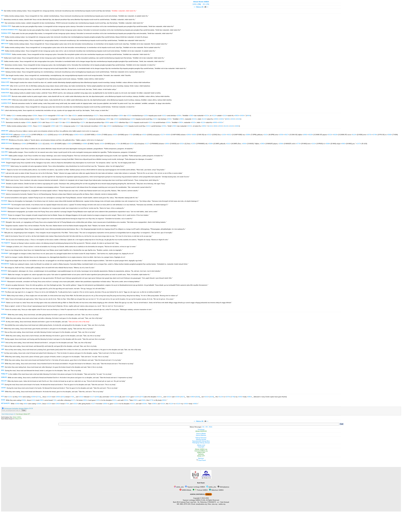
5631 (81, 134)
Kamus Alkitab (201, 433)
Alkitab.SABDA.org (201, 449)
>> (207, 7)
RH (207, 427)
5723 (28, 134)
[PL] (204, 4)
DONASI (208, 494)
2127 (96, 115)
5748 (374, 134)
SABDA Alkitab (186, 490)
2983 (58, 115)
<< (194, 7)
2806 (120, 115)
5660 (168, 134)
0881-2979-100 (185, 504)
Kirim (23, 410)
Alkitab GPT (18, 418)
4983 (236, 115)
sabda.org (222, 504)
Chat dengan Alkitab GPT (23, 414)
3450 (242, 115)
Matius (198, 7)
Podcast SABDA (202, 490)
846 (248, 115)
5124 (214, 115)
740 (65, 115)
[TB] (199, 4)
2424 (45, 115)
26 (203, 7)
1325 (145, 115)
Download (201, 429)
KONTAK (192, 494)
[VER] (194, 4)
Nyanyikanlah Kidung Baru (201, 441)
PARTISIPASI (200, 494)
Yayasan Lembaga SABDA (196, 487)
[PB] (207, 4)
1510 (224, 115)
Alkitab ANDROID (201, 431)
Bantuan (201, 458)
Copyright (201, 447)
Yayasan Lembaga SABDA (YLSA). (194, 500)
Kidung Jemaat (201, 439)
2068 (34, 115)
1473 (358, 143)
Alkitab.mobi (201, 445)
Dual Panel (202, 460)
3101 (164, 115)
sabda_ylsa (180, 487)
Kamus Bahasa (201, 435)
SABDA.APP (201, 452)
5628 (310, 134)
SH (203, 427)
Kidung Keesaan (201, 437)
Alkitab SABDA (17, 417)
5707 (142, 397)
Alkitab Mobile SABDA (201, 2)
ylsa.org (214, 504)
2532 (74, 115)
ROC (210, 427)
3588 (98, 134)
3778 (298, 143)
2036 (178, 115)
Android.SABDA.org (201, 451)
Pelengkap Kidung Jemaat (201, 443)
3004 (244, 143)
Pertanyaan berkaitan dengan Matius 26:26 (18, 408)
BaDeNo (201, 454)
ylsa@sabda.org (201, 504)
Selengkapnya (224, 487)
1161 (13, 115)
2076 (369, 134)
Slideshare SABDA (217, 490)
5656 (194, 134)
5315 (206, 115)
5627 (286, 134)
